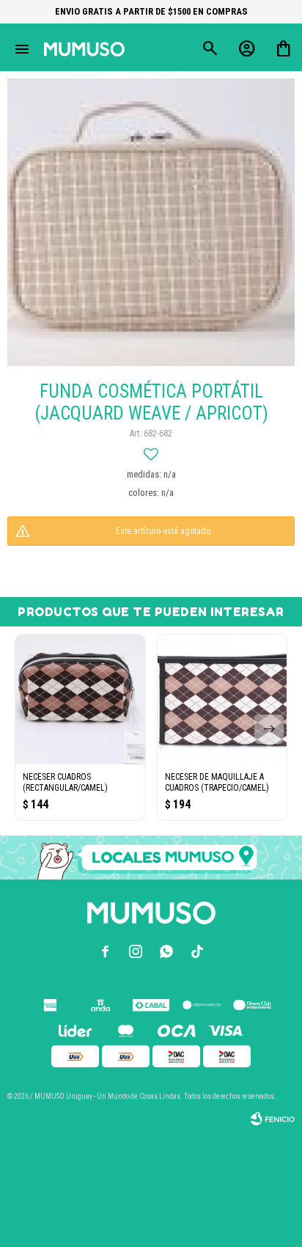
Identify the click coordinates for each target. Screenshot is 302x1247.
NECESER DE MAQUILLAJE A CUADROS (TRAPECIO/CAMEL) (217, 782)
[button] (269, 729)
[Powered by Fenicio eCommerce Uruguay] (273, 1119)
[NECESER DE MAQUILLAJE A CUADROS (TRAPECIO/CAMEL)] (222, 699)
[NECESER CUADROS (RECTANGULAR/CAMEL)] (80, 699)
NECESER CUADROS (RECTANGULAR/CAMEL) (65, 782)
